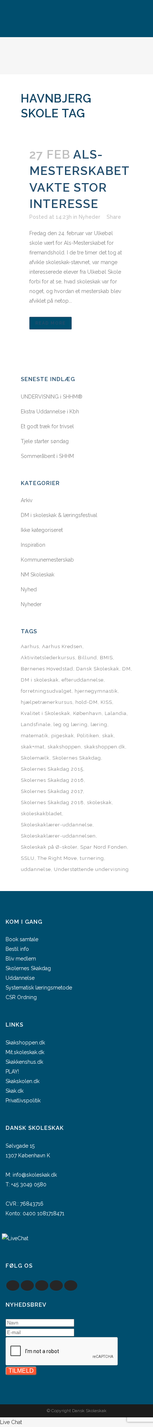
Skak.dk (14, 1091)
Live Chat (11, 1422)
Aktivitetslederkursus (48, 657)
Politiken (88, 735)
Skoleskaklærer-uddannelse (56, 825)
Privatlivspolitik (23, 1100)
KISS (106, 702)
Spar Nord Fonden (103, 847)
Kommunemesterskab (47, 560)
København (87, 713)
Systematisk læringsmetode (39, 988)
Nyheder (89, 217)
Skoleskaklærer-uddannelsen (58, 836)
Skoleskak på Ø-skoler (49, 847)
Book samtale (22, 939)
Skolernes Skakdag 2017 (52, 791)
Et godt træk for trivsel (47, 426)
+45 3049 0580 (28, 1184)
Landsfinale (36, 724)
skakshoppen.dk (104, 747)
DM (126, 669)
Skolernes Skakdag (76, 758)
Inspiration (33, 545)
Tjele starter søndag (45, 441)
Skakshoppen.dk (25, 1043)
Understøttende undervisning (91, 869)
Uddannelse (20, 978)
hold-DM (86, 702)
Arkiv (26, 500)
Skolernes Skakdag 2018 (52, 802)
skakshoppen (64, 747)
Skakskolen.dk (22, 1081)
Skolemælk (35, 758)
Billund (87, 657)
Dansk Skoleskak (97, 669)
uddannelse (36, 869)
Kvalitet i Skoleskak (45, 713)
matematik (34, 735)
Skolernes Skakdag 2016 (52, 780)
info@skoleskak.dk (35, 1175)
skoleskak (99, 802)
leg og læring (70, 724)
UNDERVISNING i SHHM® (51, 397)
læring (99, 724)
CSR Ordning (21, 997)
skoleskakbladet (41, 813)
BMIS (106, 657)
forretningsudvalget (46, 691)
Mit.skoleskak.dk (25, 1052)
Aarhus (30, 646)
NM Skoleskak (37, 575)
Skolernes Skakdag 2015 (52, 769)
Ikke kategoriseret (42, 530)
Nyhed (29, 589)
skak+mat (33, 747)
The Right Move (57, 858)
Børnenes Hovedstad (47, 669)
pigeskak (62, 735)
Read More (50, 323)
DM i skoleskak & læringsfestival (59, 515)
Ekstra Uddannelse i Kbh (50, 412)
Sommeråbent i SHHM (47, 456)
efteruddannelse (83, 680)
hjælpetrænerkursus (46, 702)
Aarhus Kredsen (62, 646)
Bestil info (17, 949)
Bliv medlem (21, 959)
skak (108, 735)
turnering (92, 858)
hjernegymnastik (96, 691)
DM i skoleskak (40, 680)
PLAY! (12, 1072)
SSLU (28, 858)
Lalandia (116, 713)
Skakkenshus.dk (24, 1062)
